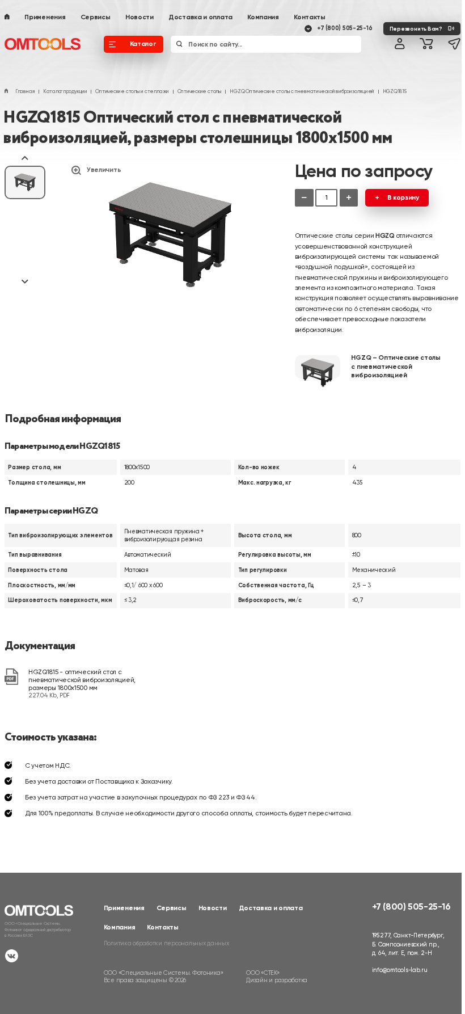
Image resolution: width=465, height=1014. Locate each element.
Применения (44, 17)
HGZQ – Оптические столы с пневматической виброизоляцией (395, 367)
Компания (263, 17)
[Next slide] (25, 281)
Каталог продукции (65, 91)
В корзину (403, 197)
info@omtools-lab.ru (400, 970)
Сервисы (96, 17)
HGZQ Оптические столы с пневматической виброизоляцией (302, 91)
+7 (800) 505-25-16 (344, 28)
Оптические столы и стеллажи (132, 91)
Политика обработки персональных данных (166, 943)
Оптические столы (199, 91)
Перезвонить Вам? (416, 29)
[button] (25, 182)
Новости (139, 17)
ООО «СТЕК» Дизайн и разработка (276, 976)
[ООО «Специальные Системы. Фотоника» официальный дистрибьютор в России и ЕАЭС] (43, 44)
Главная (25, 91)
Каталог (143, 44)
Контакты (309, 17)
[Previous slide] (25, 159)
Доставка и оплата (200, 17)
